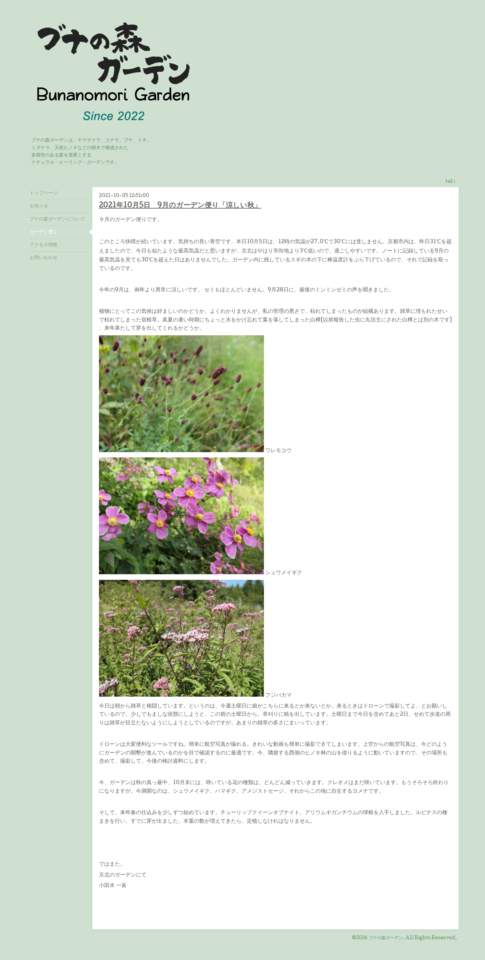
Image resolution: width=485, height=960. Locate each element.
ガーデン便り (43, 232)
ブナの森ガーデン (386, 938)
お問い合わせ (43, 258)
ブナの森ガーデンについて (57, 219)
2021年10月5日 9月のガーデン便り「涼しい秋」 (180, 206)
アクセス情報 (43, 245)
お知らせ (39, 206)
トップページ (43, 193)
